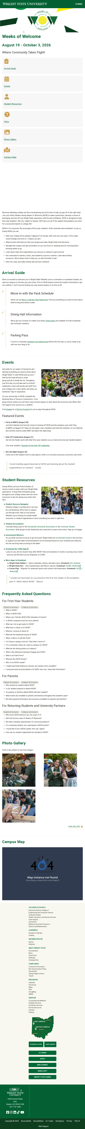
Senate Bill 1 (33, 971)
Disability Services (35, 1003)
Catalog (31, 935)
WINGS (31, 994)
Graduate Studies (35, 915)
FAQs (6, 121)
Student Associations (15, 524)
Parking (31, 1012)
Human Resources (35, 1007)
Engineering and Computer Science (41, 912)
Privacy (69, 1121)
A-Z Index (42, 1053)
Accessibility (26, 1121)
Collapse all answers (29, 607)
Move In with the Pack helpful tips (35, 300)
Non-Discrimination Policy (37, 969)
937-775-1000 (15, 1107)
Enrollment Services (36, 1005)
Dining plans (50, 321)
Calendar (32, 982)
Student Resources (13, 104)
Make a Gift (42, 1071)
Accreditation (33, 951)
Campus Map (10, 157)
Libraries (32, 1010)
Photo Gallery (10, 139)
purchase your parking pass (37, 342)
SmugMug (35, 992)
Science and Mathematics (38, 926)
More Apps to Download (16, 560)
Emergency (60, 1121)
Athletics (35, 944)
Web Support (43, 1126)
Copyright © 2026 (12, 1121)
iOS (71, 563)
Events (7, 86)
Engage (9, 409)
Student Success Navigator (17, 504)
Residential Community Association (41, 527)
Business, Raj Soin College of (39, 910)
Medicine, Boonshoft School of (39, 924)
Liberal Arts (33, 922)
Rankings (32, 958)
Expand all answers (11, 607)
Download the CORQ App (17, 549)
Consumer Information (37, 967)
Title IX (31, 976)
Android (77, 563)
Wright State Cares (42, 1077)
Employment (42, 1065)
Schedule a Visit (36, 1044)
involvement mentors (64, 538)
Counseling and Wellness (37, 1001)
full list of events (23, 409)
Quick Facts (33, 955)
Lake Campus (33, 919)
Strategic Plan (34, 960)
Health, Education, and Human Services (42, 917)
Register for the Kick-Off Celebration (35, 446)
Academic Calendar (35, 933)
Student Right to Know (36, 973)
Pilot (30, 989)
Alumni (34, 942)
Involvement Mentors (15, 535)
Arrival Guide (10, 68)
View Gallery (74, 827)
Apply (42, 1059)
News (31, 953)
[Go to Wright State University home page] (25, 4)
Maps (31, 987)
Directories (32, 985)
